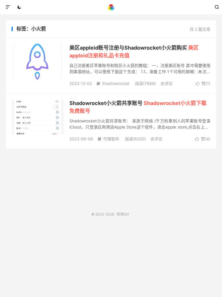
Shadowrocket (113, 83)
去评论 (166, 83)
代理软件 (108, 138)
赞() (203, 83)
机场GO (111, 7)
